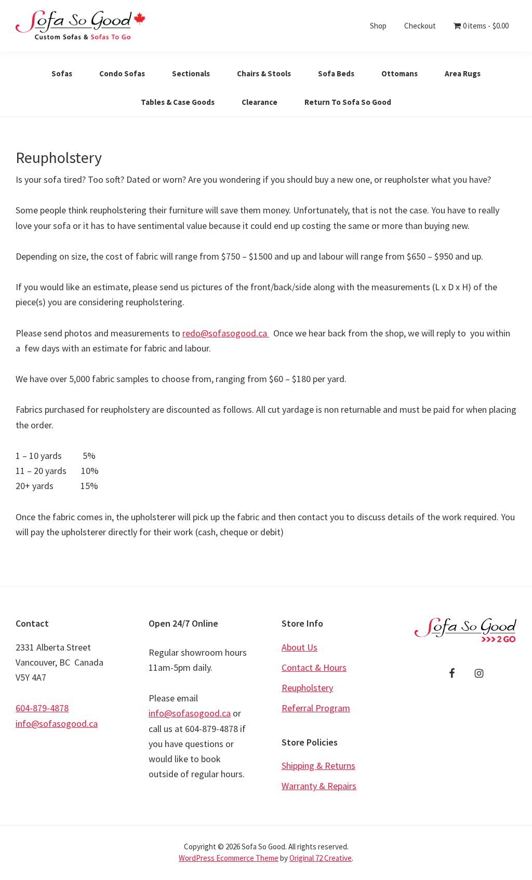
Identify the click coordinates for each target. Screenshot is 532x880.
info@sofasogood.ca (57, 723)
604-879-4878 (42, 708)
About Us (299, 647)
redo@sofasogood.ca (225, 333)
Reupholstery (307, 688)
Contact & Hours (314, 667)
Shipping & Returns (318, 765)
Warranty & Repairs (319, 786)
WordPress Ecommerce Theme (228, 858)
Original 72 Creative (320, 858)
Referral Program (316, 708)
